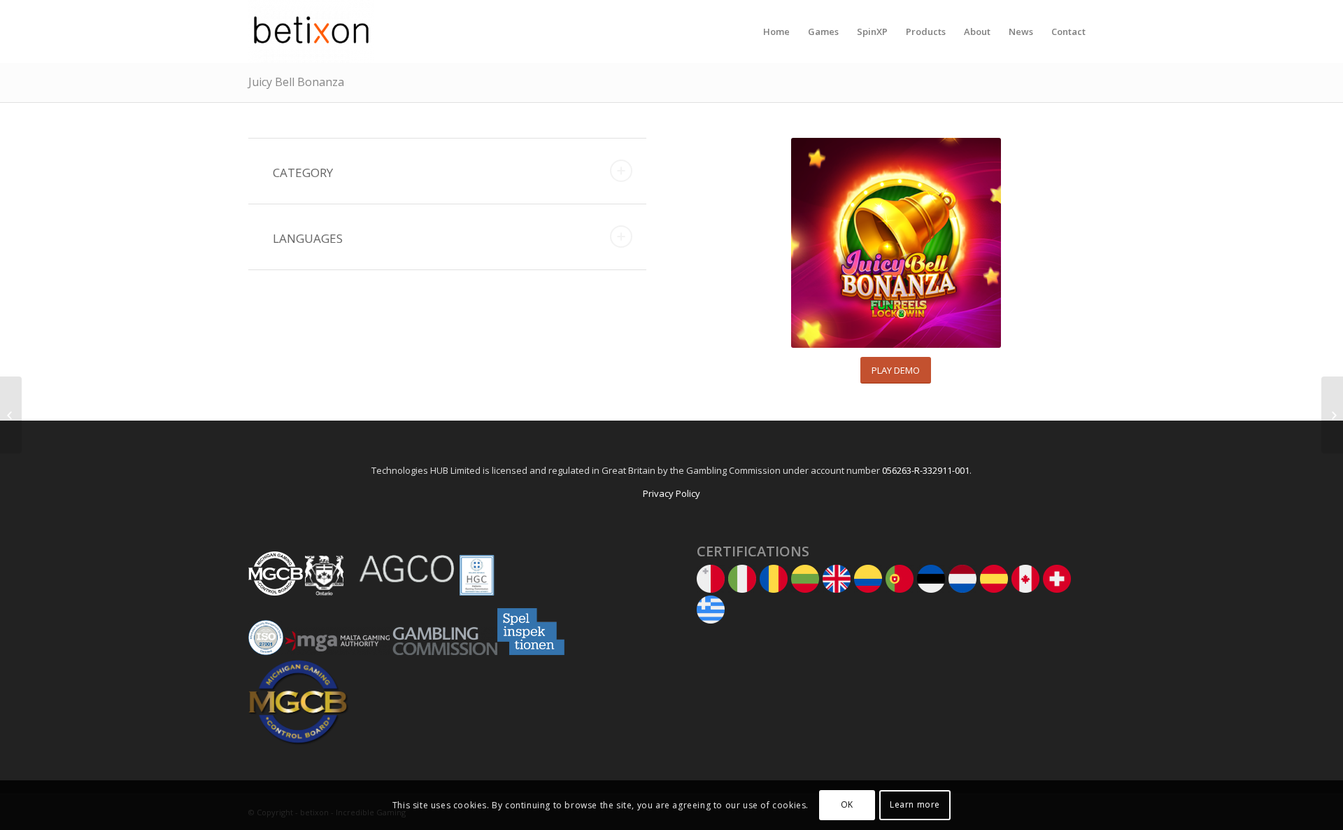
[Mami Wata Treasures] (11, 415)
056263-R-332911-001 (925, 470)
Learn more (915, 805)
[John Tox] (1332, 415)
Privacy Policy (671, 493)
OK (847, 805)
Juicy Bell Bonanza (296, 82)
